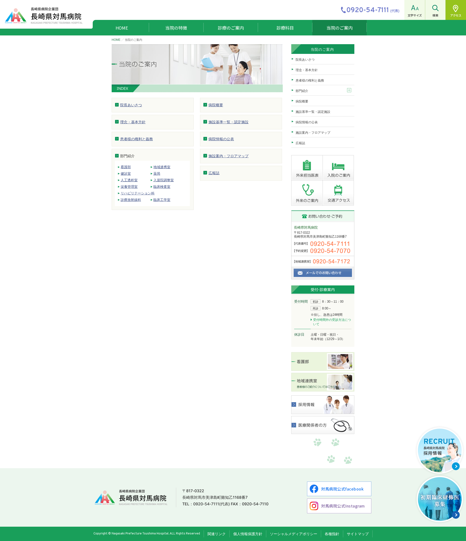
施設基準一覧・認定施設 (228, 122)
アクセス (455, 15)
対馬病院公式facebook (342, 489)
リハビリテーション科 (138, 193)
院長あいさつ (131, 105)
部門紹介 (302, 91)
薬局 (156, 173)
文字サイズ (415, 15)
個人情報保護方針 (247, 534)
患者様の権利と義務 (136, 139)
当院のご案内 (339, 28)
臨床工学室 (161, 200)
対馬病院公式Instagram (343, 506)
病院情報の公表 (221, 139)
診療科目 (285, 28)
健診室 (126, 173)
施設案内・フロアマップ (228, 156)
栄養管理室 (129, 187)
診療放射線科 (131, 200)
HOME (122, 28)
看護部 (126, 167)
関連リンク (217, 534)
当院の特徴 (176, 28)
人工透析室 (129, 180)
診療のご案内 (231, 28)
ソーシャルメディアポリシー (293, 534)
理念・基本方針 (133, 122)
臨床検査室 (161, 187)
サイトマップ (358, 534)
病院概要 (215, 105)
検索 (435, 15)
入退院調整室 (163, 180)
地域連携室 (161, 167)
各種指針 (332, 534)
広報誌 (213, 173)
